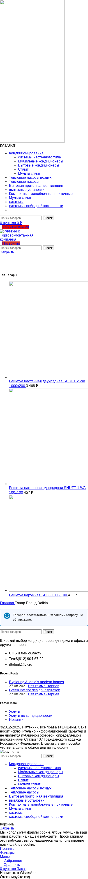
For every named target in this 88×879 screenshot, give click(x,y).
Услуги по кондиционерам (30, 715)
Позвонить (11, 243)
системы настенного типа (39, 157)
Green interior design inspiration (34, 690)
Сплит (23, 169)
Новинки (16, 719)
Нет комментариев (43, 686)
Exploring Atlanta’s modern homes (36, 682)
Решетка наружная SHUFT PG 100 (38, 595)
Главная (7, 603)
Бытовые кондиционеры (38, 165)
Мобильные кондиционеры (40, 161)
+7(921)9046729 (15, 227)
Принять (7, 848)
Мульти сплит (29, 173)
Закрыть (7, 252)
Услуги (14, 711)
